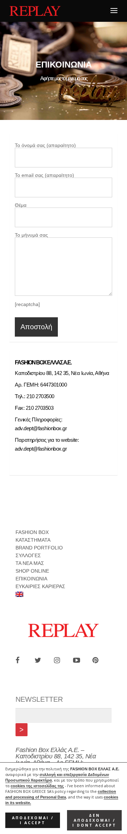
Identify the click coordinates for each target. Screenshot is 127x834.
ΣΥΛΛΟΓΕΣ (28, 555)
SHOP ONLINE (32, 570)
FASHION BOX (32, 532)
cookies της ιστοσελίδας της (37, 786)
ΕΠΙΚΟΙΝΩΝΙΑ (31, 578)
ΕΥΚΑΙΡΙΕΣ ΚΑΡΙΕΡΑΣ (40, 586)
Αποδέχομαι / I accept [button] (33, 820)
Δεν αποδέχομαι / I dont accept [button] (94, 820)
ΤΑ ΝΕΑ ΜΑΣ (30, 563)
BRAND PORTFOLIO (39, 547)
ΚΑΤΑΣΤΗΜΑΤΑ (33, 539)
